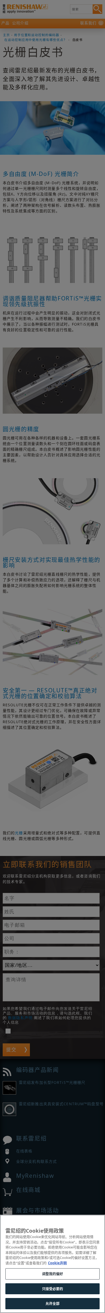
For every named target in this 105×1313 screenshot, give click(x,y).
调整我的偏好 (52, 1273)
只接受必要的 (52, 1288)
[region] (52, 1264)
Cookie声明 (57, 1263)
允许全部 (53, 1303)
